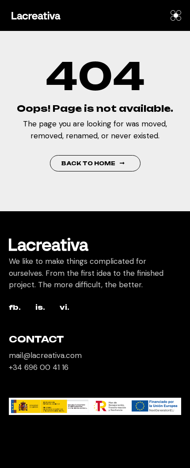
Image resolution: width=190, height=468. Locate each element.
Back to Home (88, 163)
